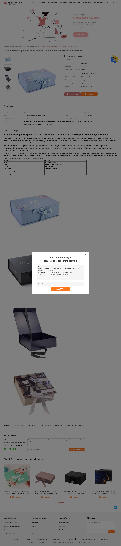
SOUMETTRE (60, 289)
